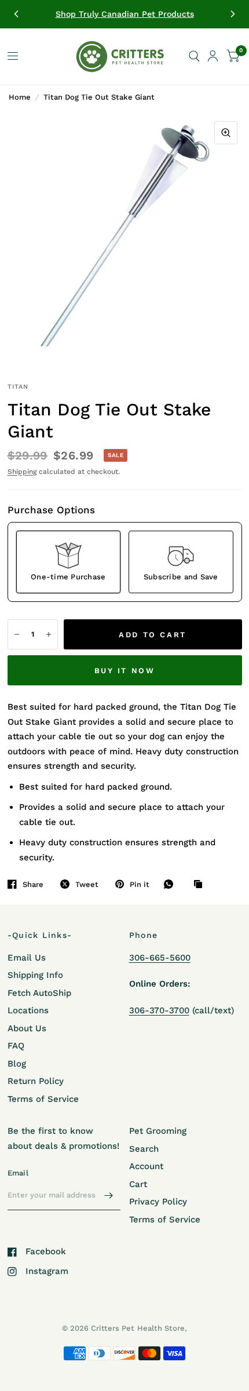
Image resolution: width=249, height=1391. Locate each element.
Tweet (86, 884)
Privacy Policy (158, 1201)
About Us (27, 1028)
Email (18, 1173)
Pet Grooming (157, 1131)
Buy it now (124, 670)
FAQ (16, 1045)
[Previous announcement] (16, 13)
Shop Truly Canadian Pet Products (125, 14)
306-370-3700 (159, 1010)
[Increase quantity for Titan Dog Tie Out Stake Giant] (48, 634)
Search (144, 1149)
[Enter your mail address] (108, 1195)
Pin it (139, 884)
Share (33, 884)
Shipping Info (35, 975)
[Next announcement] (232, 13)
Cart (138, 1184)
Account (146, 1166)
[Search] (194, 56)
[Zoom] (225, 132)
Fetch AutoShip (39, 993)
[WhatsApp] (171, 884)
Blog (17, 1063)
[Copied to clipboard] (200, 884)
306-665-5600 (160, 957)
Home (20, 97)
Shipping (22, 472)
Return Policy (36, 1081)
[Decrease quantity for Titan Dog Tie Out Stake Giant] (16, 634)
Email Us (27, 957)
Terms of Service (43, 1099)
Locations (28, 1010)
